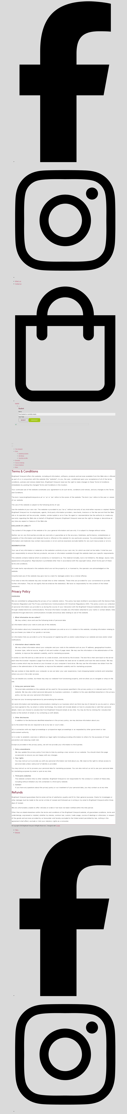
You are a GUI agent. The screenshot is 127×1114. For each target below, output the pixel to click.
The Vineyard (18, 449)
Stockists (17, 460)
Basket (23, 420)
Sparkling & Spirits (23, 453)
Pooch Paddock (19, 465)
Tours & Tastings (19, 462)
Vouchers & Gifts (23, 458)
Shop (16, 451)
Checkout (34, 420)
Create (58, 826)
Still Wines (21, 456)
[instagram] (65, 277)
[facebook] (65, 161)
